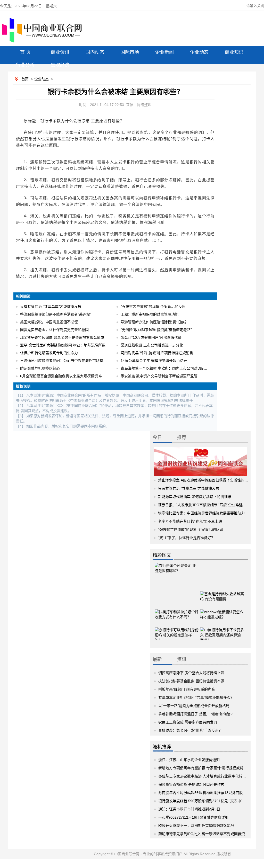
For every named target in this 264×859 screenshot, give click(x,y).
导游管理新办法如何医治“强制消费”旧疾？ (154, 322)
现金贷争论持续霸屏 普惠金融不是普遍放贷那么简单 (62, 337)
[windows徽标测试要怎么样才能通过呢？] (222, 611)
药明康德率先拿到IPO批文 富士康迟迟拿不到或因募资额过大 (207, 834)
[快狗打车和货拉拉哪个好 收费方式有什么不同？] (177, 611)
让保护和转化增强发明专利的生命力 (49, 353)
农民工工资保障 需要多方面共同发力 (187, 722)
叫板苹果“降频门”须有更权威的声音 (186, 689)
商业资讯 (60, 52)
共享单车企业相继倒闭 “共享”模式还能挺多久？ (196, 697)
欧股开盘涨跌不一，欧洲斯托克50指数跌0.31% (196, 826)
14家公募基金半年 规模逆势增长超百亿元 (154, 361)
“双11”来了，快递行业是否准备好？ (186, 538)
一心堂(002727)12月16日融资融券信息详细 (193, 817)
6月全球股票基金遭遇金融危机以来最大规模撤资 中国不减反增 (70, 376)
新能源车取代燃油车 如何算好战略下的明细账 (194, 497)
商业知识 (234, 52)
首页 (25, 79)
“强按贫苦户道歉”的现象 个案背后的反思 (153, 307)
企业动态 (199, 52)
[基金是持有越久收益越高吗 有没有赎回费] (222, 593)
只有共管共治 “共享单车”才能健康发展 (50, 307)
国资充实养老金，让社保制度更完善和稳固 (54, 330)
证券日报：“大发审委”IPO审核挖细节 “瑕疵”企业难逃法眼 (204, 505)
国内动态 (95, 52)
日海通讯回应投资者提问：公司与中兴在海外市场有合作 (65, 361)
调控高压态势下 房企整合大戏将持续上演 (191, 673)
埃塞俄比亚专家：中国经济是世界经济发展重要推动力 (201, 513)
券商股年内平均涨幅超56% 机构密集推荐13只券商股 (200, 793)
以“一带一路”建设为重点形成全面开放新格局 (193, 706)
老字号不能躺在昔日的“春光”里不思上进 (190, 521)
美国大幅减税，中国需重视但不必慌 (49, 322)
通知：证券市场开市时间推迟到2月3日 (189, 809)
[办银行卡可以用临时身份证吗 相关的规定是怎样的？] (177, 629)
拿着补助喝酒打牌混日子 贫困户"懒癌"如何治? (195, 714)
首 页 (25, 52)
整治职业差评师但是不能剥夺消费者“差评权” (55, 314)
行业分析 (25, 65)
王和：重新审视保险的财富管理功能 (149, 314)
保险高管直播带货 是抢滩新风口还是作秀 (191, 784)
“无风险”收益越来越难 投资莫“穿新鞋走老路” (156, 330)
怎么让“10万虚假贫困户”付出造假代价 (151, 337)
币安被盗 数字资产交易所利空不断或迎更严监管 (159, 376)
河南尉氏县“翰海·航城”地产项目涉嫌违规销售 (157, 353)
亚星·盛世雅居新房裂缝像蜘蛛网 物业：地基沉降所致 (62, 345)
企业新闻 (164, 52)
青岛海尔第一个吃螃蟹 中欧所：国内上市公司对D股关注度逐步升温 (175, 368)
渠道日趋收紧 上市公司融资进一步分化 (152, 345)
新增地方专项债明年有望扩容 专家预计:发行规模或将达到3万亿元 (210, 768)
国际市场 (129, 52)
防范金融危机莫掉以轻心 (40, 368)
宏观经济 (60, 65)
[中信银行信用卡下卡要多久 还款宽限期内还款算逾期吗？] (222, 629)
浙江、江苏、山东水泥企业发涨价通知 (189, 760)
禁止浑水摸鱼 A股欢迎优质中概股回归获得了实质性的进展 (205, 480)
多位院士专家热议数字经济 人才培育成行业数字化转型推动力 (207, 776)
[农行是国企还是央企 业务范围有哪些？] (177, 572)
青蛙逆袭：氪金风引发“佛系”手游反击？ (190, 730)
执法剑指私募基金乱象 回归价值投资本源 (191, 681)
